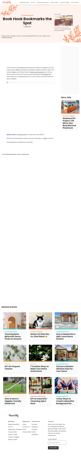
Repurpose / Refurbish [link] (43, 2)
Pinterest (45, 74)
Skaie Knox (28, 26)
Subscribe (53, 447)
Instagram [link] (35, 434)
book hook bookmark (10, 154)
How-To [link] (33, 2)
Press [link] (24, 429)
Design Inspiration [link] (24, 2)
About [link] (24, 424)
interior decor (25, 154)
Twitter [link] (34, 432)
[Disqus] (31, 220)
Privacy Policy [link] (27, 432)
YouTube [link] (34, 424)
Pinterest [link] (34, 429)
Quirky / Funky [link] (12, 434)
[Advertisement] (31, 177)
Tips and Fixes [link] (74, 2)
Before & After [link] (54, 2)
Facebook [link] (35, 427)
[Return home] (7, 2)
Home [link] (13, 415)
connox (19, 154)
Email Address (52, 439)
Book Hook (22, 135)
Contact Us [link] (26, 427)
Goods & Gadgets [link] (64, 2)
